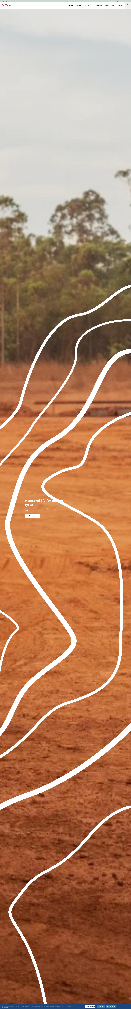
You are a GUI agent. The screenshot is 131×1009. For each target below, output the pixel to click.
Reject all (101, 1006)
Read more (32, 516)
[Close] (128, 1006)
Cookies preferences (90, 1006)
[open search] (128, 5)
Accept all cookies (111, 1006)
